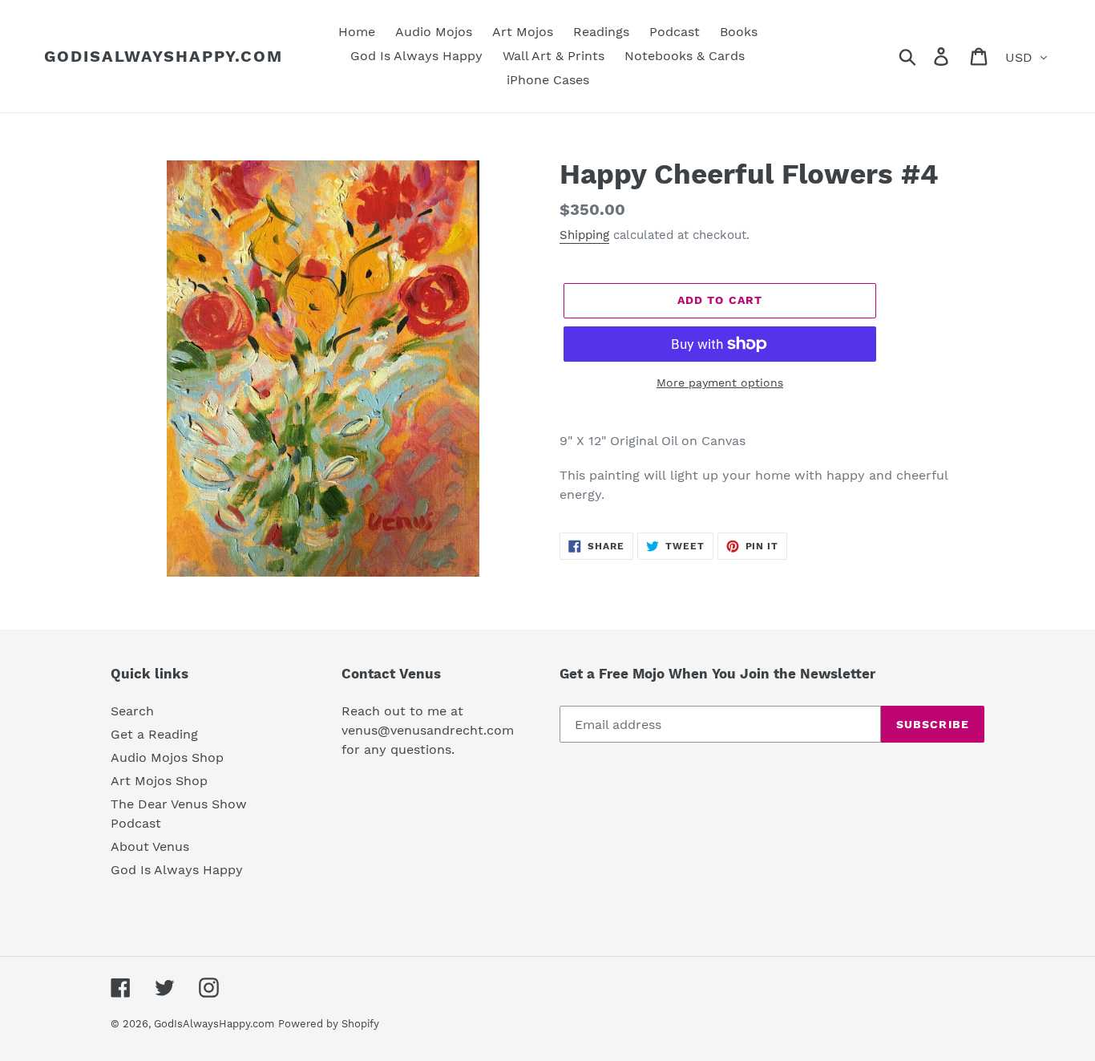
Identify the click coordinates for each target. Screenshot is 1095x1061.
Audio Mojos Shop (167, 757)
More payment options (720, 382)
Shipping (584, 235)
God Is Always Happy (177, 869)
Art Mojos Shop (159, 780)
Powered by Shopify (328, 1024)
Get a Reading (154, 734)
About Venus (150, 846)
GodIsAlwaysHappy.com (163, 56)
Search (132, 711)
